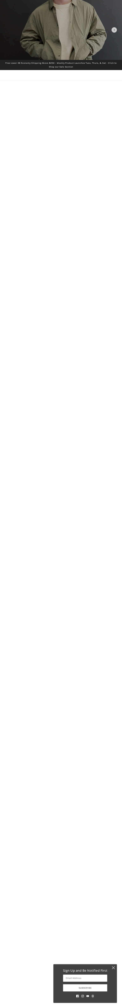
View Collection (61, 624)
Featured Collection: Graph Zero (61, 550)
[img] (77, 996)
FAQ (48, 959)
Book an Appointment (58, 963)
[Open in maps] (87, 719)
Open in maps (15, 723)
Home (48, 952)
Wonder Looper (91, 505)
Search (49, 955)
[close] (113, 967)
